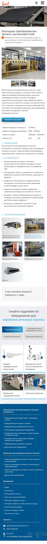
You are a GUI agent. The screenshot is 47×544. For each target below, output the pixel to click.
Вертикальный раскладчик (10, 259)
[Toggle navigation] (42, 3)
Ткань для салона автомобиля (15, 497)
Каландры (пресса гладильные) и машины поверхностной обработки (19, 439)
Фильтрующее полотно (13, 494)
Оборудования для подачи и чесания (17, 423)
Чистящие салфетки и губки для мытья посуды (21, 504)
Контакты (7, 520)
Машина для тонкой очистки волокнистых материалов (34, 366)
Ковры (7, 487)
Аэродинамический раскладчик (34, 259)
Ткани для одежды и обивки (14, 510)
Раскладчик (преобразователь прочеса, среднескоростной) (11, 236)
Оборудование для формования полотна (19, 426)
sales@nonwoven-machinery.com (17, 526)
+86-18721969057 (12, 536)
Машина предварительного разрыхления (10, 366)
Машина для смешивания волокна (11, 394)
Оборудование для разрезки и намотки (18, 444)
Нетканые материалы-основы (15, 500)
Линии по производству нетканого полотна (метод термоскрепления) (22, 465)
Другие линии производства (14, 475)
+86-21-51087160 (12, 529)
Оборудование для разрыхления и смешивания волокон (21, 419)
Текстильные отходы (12, 513)
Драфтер (5, 280)
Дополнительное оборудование (15, 447)
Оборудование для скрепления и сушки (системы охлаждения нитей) (22, 434)
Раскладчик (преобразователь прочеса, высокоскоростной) (33, 236)
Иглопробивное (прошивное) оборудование (19, 430)
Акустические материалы (13, 507)
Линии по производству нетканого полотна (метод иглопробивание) (22, 460)
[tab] (12, 329)
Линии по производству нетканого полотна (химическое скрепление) (24, 471)
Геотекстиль (9, 490)
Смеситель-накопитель (35, 393)
